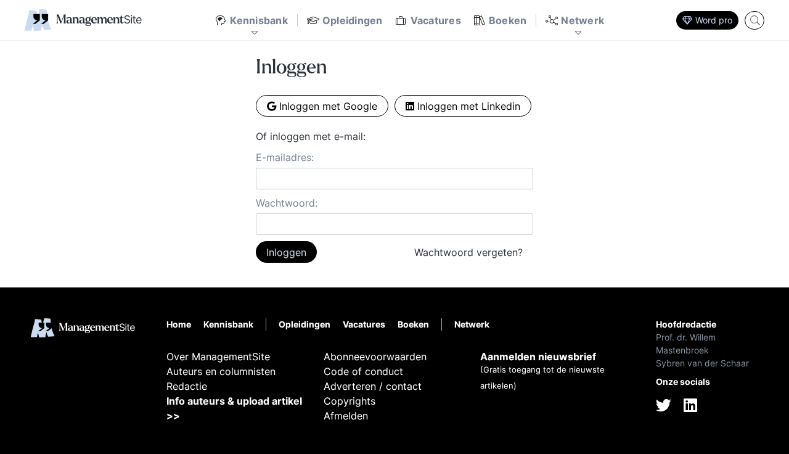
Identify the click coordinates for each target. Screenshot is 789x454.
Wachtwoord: (286, 203)
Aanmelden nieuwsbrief (538, 356)
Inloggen (286, 252)
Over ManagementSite (218, 356)
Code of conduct (363, 371)
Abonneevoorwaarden (375, 356)
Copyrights (349, 401)
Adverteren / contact (373, 386)
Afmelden (346, 416)
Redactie (186, 386)
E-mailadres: (285, 157)
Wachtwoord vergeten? (468, 252)
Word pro (713, 20)
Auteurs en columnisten (221, 371)
